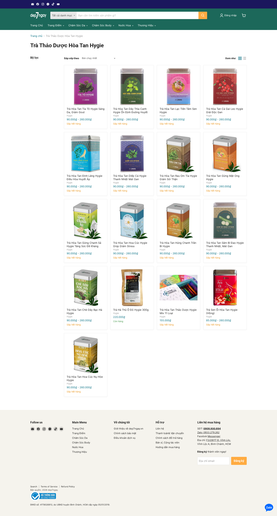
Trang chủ (36, 35)
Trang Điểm (55, 25)
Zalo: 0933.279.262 (208, 432)
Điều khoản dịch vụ (124, 437)
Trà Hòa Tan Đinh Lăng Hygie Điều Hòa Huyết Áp (84, 177)
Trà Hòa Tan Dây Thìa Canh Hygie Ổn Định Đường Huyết (130, 110)
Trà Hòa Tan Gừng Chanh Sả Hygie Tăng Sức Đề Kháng (84, 244)
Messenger (214, 436)
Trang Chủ (36, 25)
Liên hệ (160, 428)
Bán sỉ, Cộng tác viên (167, 442)
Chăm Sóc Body (102, 25)
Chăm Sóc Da (77, 25)
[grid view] (240, 58)
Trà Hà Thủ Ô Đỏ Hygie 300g (131, 309)
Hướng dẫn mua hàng (168, 447)
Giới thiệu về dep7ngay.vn (128, 428)
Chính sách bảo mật (125, 433)
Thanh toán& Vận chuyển (170, 433)
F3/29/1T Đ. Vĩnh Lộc (218, 440)
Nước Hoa (125, 25)
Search (33, 486)
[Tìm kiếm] (202, 15)
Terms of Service (49, 486)
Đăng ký (239, 460)
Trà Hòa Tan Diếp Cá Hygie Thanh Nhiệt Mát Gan (129, 177)
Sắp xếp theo (71, 58)
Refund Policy (68, 486)
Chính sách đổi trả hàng (169, 437)
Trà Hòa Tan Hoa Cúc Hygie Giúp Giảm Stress (130, 244)
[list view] (244, 58)
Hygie (69, 115)
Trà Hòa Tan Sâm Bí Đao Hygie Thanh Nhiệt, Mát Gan (225, 244)
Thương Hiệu (146, 25)
